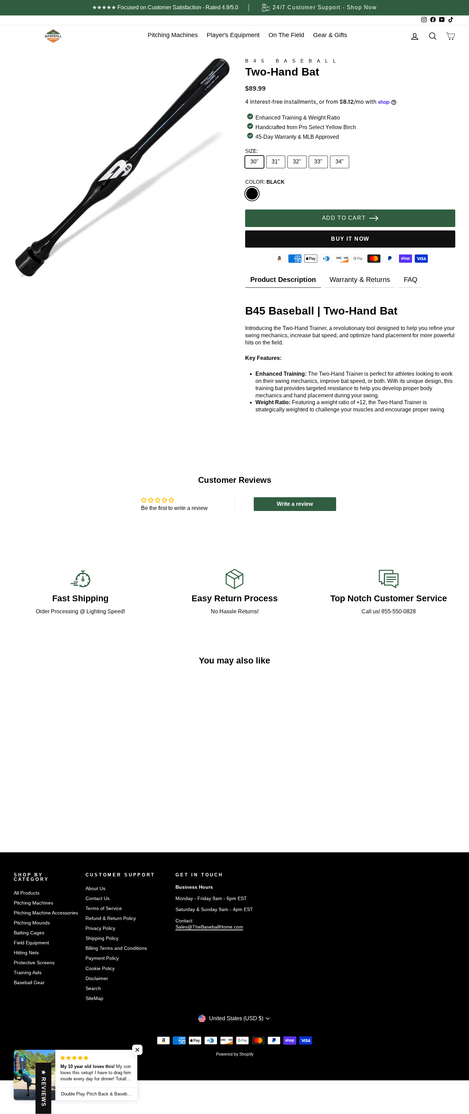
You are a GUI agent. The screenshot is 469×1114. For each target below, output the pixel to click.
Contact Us (97, 898)
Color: (265, 182)
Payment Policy (102, 958)
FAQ (410, 279)
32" (297, 161)
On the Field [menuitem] (286, 35)
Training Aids (28, 972)
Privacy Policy (100, 928)
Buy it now (350, 239)
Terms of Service (103, 908)
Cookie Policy (100, 968)
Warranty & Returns (360, 279)
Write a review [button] (295, 504)
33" (318, 161)
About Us (95, 888)
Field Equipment (31, 942)
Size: (251, 151)
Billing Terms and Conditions (116, 948)
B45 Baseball (293, 61)
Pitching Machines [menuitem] (173, 35)
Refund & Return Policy (110, 918)
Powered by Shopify (234, 1054)
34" (339, 161)
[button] (137, 1050)
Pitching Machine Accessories (46, 913)
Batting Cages (29, 932)
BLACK (252, 194)
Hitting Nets (26, 952)
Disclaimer (96, 978)
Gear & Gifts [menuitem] (330, 35)
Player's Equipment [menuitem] (233, 35)
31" (276, 161)
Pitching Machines (33, 903)
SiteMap (94, 998)
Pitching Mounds (32, 922)
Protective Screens (34, 962)
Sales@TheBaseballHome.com (209, 927)
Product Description (283, 279)
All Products (26, 893)
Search (93, 988)
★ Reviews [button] (43, 1088)
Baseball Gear (29, 982)
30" (254, 161)
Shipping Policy (101, 938)
